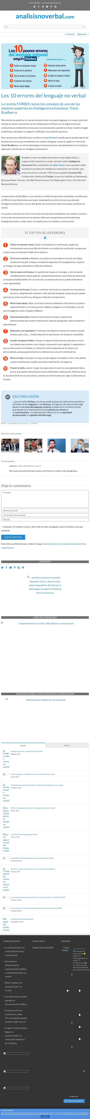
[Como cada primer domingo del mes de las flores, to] (67, 1087)
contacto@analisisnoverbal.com (51, 3)
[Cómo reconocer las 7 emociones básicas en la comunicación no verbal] (6, 908)
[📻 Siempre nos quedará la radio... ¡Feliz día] (79, 1002)
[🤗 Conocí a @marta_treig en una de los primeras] (67, 1014)
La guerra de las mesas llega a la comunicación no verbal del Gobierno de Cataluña (16, 1035)
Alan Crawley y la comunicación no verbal (13, 986)
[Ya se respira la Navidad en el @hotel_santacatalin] (79, 1039)
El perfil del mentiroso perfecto (22, 919)
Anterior (71, 34)
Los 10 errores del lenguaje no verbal (24, 834)
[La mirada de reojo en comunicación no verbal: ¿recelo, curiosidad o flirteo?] (6, 897)
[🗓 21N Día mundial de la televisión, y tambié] (79, 1051)
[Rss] (55, 7)
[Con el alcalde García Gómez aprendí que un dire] (79, 1087)
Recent (67, 745)
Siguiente (82, 34)
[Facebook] (39, 7)
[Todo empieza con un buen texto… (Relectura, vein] (79, 978)
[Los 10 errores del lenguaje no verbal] (6, 835)
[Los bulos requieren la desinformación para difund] (79, 1075)
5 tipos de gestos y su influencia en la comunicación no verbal (33, 774)
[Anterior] (3, 445)
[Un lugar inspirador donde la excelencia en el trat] (67, 1026)
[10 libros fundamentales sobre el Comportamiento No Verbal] (6, 808)
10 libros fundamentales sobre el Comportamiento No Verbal (33, 808)
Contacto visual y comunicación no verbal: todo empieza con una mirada (37, 785)
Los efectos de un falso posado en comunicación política (16, 1000)
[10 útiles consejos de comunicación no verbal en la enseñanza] (6, 869)
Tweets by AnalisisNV (43, 947)
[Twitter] (34, 7)
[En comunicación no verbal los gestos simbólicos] (67, 1063)
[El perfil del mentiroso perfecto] (6, 919)
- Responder (37, 466)
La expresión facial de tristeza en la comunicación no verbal (32, 858)
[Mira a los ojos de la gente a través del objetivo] (67, 978)
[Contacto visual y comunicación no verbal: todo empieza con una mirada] (6, 785)
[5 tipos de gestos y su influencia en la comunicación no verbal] (6, 774)
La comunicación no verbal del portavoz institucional (15, 951)
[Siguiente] (86, 445)
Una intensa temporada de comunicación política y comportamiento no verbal (15, 969)
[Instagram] (43, 7)
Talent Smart (59, 165)
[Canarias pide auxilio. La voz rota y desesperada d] (79, 990)
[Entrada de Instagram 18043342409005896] (79, 1026)
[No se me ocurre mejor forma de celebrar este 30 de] (67, 990)
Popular (23, 745)
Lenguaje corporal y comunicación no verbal (27, 751)
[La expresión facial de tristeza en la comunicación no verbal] (6, 858)
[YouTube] (47, 7)
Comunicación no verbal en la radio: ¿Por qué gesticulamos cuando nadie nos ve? (16, 1016)
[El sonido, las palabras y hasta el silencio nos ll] (67, 1075)
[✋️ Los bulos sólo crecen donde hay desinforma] (67, 1039)
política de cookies (55, 1114)
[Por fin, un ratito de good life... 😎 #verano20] (79, 1063)
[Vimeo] (23, 567)
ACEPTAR (45, 1116)
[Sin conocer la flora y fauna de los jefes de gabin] (67, 1002)
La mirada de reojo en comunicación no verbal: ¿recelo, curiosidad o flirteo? (38, 897)
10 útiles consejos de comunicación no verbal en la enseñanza (33, 869)
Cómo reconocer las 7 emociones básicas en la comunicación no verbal (36, 908)
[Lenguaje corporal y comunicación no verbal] (6, 752)
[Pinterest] (51, 7)
